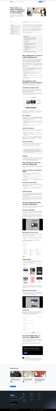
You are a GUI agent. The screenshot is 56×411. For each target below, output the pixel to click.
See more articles (13, 386)
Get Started (44, 1)
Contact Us (39, 399)
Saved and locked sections (27, 49)
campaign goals (37, 144)
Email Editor (23, 397)
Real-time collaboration (27, 47)
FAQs (30, 397)
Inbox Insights (37, 150)
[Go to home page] (11, 1)
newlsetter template (27, 63)
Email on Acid (39, 397)
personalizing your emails (30, 149)
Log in (37, 1)
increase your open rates (31, 150)
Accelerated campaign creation (28, 39)
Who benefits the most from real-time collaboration (14, 30)
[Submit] (20, 398)
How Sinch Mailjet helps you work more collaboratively (14, 33)
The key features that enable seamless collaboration (14, 31)
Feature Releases (23, 394)
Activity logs (26, 50)
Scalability (26, 42)
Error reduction (26, 40)
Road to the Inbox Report (32, 399)
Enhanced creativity (27, 41)
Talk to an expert (12, 395)
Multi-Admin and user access (28, 48)
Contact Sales (40, 1)
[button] (37, 0)
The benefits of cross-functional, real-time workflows (15, 28)
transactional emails (30, 262)
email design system (37, 132)
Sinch (38, 398)
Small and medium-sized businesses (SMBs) (29, 44)
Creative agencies (26, 45)
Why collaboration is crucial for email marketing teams (15, 26)
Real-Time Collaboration (24, 399)
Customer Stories (32, 394)
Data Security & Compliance (25, 401)
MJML (22, 398)
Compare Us (31, 398)
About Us (39, 394)
